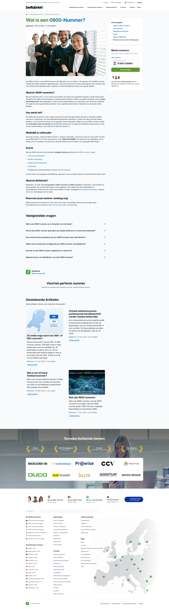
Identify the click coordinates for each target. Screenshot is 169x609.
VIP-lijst (55, 588)
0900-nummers (84, 152)
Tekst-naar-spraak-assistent (62, 581)
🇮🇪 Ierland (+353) (31, 563)
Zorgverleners (57, 544)
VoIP (82, 566)
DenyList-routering (59, 554)
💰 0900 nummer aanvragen (35, 529)
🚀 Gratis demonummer (33, 535)
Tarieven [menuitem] (132, 7)
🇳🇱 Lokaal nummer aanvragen (35, 538)
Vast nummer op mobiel (88, 529)
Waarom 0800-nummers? (121, 25)
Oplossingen (57, 517)
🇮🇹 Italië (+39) (30, 566)
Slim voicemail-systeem (60, 578)
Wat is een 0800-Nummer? (52, 14)
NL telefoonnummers (33, 517)
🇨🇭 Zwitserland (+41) (32, 588)
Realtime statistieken (35, 159)
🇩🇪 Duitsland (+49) (32, 554)
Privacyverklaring (105, 603)
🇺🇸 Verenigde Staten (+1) (34, 581)
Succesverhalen (86, 560)
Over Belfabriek (85, 554)
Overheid (56, 535)
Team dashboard (86, 526)
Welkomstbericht (58, 594)
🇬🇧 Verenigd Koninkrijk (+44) (35, 578)
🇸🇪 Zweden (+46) (31, 585)
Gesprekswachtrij (58, 569)
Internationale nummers (34, 545)
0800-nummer (44, 97)
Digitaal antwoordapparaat (37, 163)
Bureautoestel (85, 520)
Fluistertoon (56, 563)
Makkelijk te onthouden (121, 31)
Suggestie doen (116, 603)
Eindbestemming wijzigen (61, 560)
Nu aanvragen (125, 70)
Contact (83, 545)
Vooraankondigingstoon (36, 156)
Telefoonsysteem (87, 517)
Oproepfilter (57, 572)
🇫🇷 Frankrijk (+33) (31, 560)
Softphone (84, 523)
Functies (56, 551)
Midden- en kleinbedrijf (60, 532)
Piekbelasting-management (61, 575)
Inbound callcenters (59, 526)
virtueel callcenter (64, 170)
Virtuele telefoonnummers (36, 14)
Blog (82, 542)
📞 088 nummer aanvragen (34, 526)
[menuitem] (77, 7)
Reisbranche (57, 538)
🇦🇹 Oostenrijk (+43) (32, 569)
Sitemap (141, 603)
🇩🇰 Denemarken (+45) (33, 551)
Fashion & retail (58, 523)
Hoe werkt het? (118, 28)
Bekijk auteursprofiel (38, 273)
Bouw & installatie (58, 520)
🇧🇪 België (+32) (31, 548)
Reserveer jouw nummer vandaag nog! (125, 40)
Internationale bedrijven (60, 529)
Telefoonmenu (57, 585)
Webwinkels (57, 541)
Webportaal (84, 532)
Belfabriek (29, 26)
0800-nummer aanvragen (57, 205)
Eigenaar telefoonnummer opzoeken (92, 548)
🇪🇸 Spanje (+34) (31, 575)
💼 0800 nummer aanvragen (35, 520)
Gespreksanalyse (58, 566)
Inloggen (139, 2)
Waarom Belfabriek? (119, 37)
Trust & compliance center (129, 603)
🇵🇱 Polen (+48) (30, 572)
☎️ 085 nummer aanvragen (34, 523)
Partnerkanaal (85, 557)
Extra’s (115, 34)
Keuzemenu (32, 166)
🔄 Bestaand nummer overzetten (36, 532)
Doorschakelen (57, 557)
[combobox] (63, 511)
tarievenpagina (92, 189)
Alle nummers (116, 57)
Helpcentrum (85, 551)
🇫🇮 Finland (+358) (31, 557)
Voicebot (56, 591)
